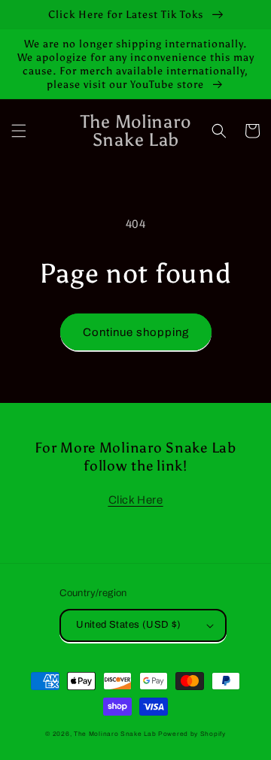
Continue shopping (136, 332)
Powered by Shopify (192, 734)
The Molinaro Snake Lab (115, 734)
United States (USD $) (128, 624)
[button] (18, 130)
